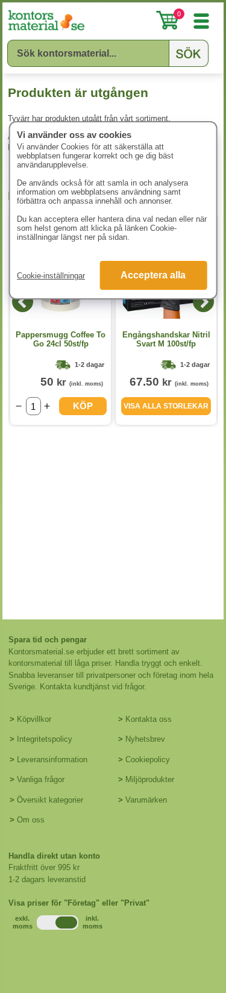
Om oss (31, 819)
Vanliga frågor (40, 779)
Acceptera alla (153, 275)
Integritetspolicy (44, 739)
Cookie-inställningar (51, 275)
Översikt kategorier (50, 799)
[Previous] (22, 301)
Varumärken (146, 799)
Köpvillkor (34, 719)
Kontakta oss (148, 719)
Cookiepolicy (147, 759)
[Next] (203, 301)
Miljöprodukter (149, 779)
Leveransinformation (52, 759)
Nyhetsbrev (145, 739)
